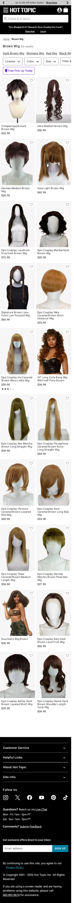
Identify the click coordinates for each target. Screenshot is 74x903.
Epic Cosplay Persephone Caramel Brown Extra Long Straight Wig (52, 446)
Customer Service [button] (16, 748)
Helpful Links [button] (12, 757)
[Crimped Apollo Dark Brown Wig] (17, 100)
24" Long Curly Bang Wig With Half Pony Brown (52, 379)
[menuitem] (65, 9)
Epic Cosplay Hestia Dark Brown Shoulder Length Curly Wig (52, 704)
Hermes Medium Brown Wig (15, 190)
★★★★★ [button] (5, 388)
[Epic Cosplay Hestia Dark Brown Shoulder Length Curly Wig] (53, 675)
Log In (43, 31)
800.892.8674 (11, 895)
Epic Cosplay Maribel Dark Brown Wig (53, 252)
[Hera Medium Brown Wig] (53, 100)
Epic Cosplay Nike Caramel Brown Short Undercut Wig (50, 315)
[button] (5, 10)
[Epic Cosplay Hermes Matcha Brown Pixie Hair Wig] (53, 548)
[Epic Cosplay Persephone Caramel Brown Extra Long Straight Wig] (53, 417)
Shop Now (51, 2)
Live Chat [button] (41, 809)
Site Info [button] (9, 777)
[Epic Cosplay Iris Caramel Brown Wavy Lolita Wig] (17, 351)
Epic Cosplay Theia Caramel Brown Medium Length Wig (16, 577)
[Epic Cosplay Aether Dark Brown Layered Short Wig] (17, 675)
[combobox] (35, 18)
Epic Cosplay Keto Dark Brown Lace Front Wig (51, 640)
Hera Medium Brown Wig (52, 126)
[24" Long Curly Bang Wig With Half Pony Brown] (53, 351)
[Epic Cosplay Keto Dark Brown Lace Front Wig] (53, 613)
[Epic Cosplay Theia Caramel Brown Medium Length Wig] (17, 548)
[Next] (67, 2)
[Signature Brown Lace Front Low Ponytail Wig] (17, 286)
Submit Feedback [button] (31, 826)
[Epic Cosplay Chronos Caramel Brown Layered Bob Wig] (17, 482)
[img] (6, 797)
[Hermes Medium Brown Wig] (17, 162)
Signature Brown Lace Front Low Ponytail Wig (15, 314)
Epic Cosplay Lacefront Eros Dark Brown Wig (15, 252)
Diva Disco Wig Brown (14, 638)
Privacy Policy (15, 867)
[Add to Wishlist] (31, 80)
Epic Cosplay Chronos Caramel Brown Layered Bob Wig (16, 511)
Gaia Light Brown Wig (50, 188)
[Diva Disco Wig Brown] (17, 613)
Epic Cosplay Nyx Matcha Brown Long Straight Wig (16, 445)
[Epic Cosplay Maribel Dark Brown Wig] (53, 224)
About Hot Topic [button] (14, 767)
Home (6, 39)
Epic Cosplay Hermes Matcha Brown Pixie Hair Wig (52, 577)
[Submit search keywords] (6, 18)
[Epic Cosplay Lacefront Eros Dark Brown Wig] (17, 224)
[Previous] (3, 2)
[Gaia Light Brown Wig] (53, 162)
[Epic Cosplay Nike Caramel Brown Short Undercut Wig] (53, 286)
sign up (60, 848)
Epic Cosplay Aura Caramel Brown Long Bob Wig (53, 511)
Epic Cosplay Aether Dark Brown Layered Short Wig (16, 703)
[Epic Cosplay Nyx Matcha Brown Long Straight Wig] (17, 417)
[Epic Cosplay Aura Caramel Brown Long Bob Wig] (53, 482)
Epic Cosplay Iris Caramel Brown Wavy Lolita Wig (16, 379)
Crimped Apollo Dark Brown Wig (13, 128)
